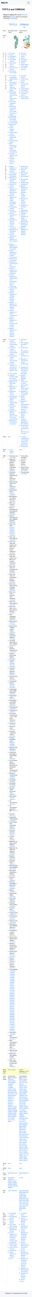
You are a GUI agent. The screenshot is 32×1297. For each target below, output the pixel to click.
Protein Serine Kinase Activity (25, 97)
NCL (25, 1131)
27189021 (12, 1011)
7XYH (23, 1205)
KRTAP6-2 (10, 1103)
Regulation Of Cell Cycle (24, 206)
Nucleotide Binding (23, 76)
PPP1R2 (21, 1137)
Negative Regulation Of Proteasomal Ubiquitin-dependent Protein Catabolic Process (24, 191)
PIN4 (20, 1136)
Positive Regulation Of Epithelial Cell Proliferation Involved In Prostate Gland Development (13, 1237)
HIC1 (9, 1094)
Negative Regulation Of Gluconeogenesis (14, 240)
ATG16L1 (21, 1084)
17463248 (12, 976)
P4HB (24, 1133)
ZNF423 (25, 1073)
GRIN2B (26, 1107)
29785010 (12, 835)
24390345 (12, 1002)
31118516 (12, 1026)
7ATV (20, 1205)
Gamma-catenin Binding (14, 141)
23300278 (12, 998)
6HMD (24, 1197)
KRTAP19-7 (11, 1099)
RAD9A (24, 1142)
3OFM (24, 1190)
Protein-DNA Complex (13, 60)
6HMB (24, 1195)
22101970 (12, 992)
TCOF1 (21, 1152)
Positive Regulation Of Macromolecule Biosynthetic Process (25, 1245)
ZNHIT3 (26, 1160)
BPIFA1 (12, 1079)
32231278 (12, 922)
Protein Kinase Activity (24, 79)
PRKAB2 (13, 1108)
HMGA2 (26, 1113)
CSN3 (24, 1094)
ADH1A (25, 1079)
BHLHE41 (21, 1086)
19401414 (12, 985)
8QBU (24, 1207)
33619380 (12, 514)
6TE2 (23, 1200)
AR (9, 1079)
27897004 (12, 652)
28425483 (23, 459)
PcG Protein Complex (24, 68)
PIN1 (27, 1134)
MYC (24, 1128)
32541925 (12, 929)
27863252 (12, 759)
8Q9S (20, 1207)
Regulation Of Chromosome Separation (24, 224)
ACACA (21, 1079)
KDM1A (24, 1120)
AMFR (27, 1071)
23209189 (12, 997)
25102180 (12, 1005)
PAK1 (20, 1134)
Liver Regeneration (24, 209)
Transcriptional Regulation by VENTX (13, 397)
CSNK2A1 (13, 1082)
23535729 (12, 623)
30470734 (12, 935)
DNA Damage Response (24, 173)
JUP (16, 1094)
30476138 (12, 725)
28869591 (12, 776)
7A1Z (27, 1202)
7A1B (23, 1202)
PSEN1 (15, 1113)
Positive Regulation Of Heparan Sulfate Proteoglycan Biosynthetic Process (13, 200)
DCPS (20, 1097)
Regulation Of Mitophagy (24, 212)
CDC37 (21, 1090)
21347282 (12, 990)
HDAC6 (25, 1112)
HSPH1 (26, 1118)
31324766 (12, 1027)
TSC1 (9, 1120)
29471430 (12, 665)
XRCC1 (21, 1159)
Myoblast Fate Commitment (13, 259)
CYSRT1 (10, 1089)
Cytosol (23, 63)
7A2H (23, 1203)
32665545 (12, 619)
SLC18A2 (24, 1146)
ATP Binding (24, 90)
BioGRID (13, 17)
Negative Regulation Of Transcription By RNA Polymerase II (13, 169)
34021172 (15, 810)
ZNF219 (25, 1159)
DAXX (14, 1089)
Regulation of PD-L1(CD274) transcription (13, 422)
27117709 (12, 624)
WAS (25, 1157)
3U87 (27, 1190)
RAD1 (20, 1142)
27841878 (12, 917)
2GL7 (16, 1190)
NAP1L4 (21, 1131)
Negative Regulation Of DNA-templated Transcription (13, 246)
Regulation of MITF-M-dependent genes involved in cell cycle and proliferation (14, 415)
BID (26, 1086)
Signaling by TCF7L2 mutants (13, 393)
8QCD (20, 1208)
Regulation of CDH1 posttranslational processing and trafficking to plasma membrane (25, 406)
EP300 (14, 1090)
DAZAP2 (10, 1090)
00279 (20, 1168)
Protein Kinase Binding (13, 133)
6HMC (20, 1197)
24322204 (12, 488)
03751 (9, 1168)
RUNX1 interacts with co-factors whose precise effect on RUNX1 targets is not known (25, 385)
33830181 (12, 799)
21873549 (12, 911)
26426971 (12, 529)
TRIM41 (21, 1155)
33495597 (12, 820)
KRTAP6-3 (10, 1105)
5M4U (20, 1192)
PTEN (24, 1139)
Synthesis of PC (24, 340)
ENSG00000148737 (12, 1173)
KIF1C (20, 1121)
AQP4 (20, 1081)
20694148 (12, 859)
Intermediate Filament (13, 1214)
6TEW (27, 1200)
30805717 (12, 480)
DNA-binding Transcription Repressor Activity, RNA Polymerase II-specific (13, 110)
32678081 (12, 470)
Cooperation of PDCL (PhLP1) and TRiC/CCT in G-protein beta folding (24, 370)
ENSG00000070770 (24, 1173)
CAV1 (24, 1089)
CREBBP (24, 1092)
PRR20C (10, 1112)
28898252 (12, 744)
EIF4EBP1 (26, 1100)
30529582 (12, 666)
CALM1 (25, 1087)
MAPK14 (25, 1124)
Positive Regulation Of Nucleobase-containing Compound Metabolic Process (24, 1236)
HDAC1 (24, 1110)
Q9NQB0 (10, 1187)
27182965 (12, 891)
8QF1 (20, 1210)
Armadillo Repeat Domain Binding (13, 155)
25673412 (12, 804)
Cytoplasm (23, 61)
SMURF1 (21, 1147)
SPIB (24, 1149)
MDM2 (21, 1126)
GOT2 (20, 1073)
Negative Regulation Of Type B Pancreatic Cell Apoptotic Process (13, 323)
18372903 (12, 982)
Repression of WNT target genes (13, 383)
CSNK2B (21, 1095)
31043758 (12, 896)
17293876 (12, 971)
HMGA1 (21, 1113)
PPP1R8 (26, 1137)
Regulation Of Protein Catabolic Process (24, 201)
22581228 (12, 686)
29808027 (12, 950)
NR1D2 (21, 1133)
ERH (24, 1102)
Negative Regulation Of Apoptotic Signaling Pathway (24, 231)
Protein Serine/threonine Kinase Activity (25, 84)
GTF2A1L (26, 1108)
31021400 (12, 751)
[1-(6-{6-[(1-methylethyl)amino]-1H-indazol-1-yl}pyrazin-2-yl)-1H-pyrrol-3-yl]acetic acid (25, 441)
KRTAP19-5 (11, 1097)
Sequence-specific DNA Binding (13, 137)
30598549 (12, 778)
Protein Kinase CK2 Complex (24, 65)
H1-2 (20, 1110)
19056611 (12, 984)
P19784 (21, 1178)
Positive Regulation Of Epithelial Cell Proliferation (13, 271)
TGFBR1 (25, 1152)
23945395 (12, 1000)
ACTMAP (14, 1078)
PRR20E (10, 1113)
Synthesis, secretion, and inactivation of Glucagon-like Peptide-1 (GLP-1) (14, 368)
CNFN (13, 1081)
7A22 (20, 1203)
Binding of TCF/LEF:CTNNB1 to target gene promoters (14, 377)
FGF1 (20, 1103)
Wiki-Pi (4, 2)
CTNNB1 (10, 1086)
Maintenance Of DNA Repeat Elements (14, 231)
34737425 (12, 869)
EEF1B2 (21, 1099)
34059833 (12, 708)
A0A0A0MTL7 (11, 1178)
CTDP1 (26, 1095)
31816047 (12, 797)
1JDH (9, 1190)
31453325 (12, 535)
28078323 (12, 658)
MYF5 (24, 1129)
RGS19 (24, 1144)
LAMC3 (21, 1123)
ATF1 (23, 1082)
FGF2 (23, 1103)
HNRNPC (21, 1115)
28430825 (12, 1066)
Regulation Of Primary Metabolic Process (24, 1275)
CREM (21, 1094)
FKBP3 (21, 1105)
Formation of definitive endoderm (13, 407)
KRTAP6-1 (10, 1102)
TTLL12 (26, 1155)
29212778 (12, 679)
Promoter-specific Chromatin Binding (12, 160)
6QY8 (27, 1199)
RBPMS (14, 1115)
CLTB (20, 1092)
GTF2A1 (21, 1108)
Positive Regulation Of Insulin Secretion (13, 215)
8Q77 (27, 1205)
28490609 (12, 901)
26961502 (12, 1010)
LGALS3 (25, 1123)
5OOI (27, 1192)
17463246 (12, 974)
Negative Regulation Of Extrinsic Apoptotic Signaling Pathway (13, 332)
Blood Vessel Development (13, 175)
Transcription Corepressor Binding (13, 103)
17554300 (12, 979)
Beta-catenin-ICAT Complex (13, 1225)
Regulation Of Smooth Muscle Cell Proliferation (14, 264)
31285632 (12, 906)
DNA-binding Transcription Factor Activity (13, 119)
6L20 (24, 1199)
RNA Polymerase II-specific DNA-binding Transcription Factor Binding (13, 148)
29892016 (12, 914)
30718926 (12, 1023)
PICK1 (24, 1134)
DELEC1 (25, 1097)
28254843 (12, 1013)
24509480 (12, 1003)
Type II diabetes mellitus (12, 451)
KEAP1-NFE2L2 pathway (23, 397)
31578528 (12, 1034)
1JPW (12, 1190)
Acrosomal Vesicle (23, 55)
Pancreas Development (13, 211)
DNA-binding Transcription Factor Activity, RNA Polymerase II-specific (13, 96)
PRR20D (15, 1112)
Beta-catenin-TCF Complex (13, 71)
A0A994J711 (11, 1179)
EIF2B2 (26, 1099)
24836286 (12, 663)
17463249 (12, 977)
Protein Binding (13, 123)
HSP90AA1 (22, 1116)
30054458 (12, 1018)
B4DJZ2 (10, 1181)
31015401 (12, 846)
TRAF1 (13, 1118)
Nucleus (12, 55)
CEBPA (25, 1090)
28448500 (12, 530)
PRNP (20, 1139)
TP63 (27, 1154)
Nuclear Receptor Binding (12, 129)
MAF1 (20, 1124)
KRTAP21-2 (11, 1100)
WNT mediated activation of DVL (24, 344)
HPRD (11, 18)
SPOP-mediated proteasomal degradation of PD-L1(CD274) (24, 420)
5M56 (24, 1192)
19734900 (12, 987)
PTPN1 (21, 1141)
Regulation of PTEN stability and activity (24, 393)
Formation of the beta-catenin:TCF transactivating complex (13, 343)
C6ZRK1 (10, 1182)
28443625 (12, 501)
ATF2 (26, 1082)
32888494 (12, 781)
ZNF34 (9, 1121)
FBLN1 (15, 1092)
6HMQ (20, 1199)
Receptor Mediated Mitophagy (23, 376)
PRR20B (15, 1110)
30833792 (24, 14)
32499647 (12, 1029)
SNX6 (20, 1149)
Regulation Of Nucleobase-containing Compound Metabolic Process (24, 1262)
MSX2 (9, 1108)
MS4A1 (21, 1128)
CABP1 (21, 1087)
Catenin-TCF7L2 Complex (14, 68)
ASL (20, 1082)
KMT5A (14, 1095)
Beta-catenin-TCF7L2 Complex (13, 64)
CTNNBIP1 (11, 1087)
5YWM (21, 1195)
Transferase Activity (24, 94)
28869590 (12, 1015)
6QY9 (20, 1200)
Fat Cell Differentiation (13, 235)
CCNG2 (10, 1081)
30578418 (12, 919)
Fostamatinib (24, 446)
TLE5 (9, 1118)
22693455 (12, 993)
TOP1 (24, 1154)
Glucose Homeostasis (13, 227)
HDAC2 (21, 1112)
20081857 (12, 968)
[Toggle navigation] (28, 2)
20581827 (12, 989)
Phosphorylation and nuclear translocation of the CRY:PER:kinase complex (25, 429)
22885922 (12, 995)
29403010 (12, 786)
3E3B (20, 1190)
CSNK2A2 (24, 26)
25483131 (12, 1006)
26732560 (12, 840)
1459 (20, 1163)
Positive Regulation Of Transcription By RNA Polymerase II (13, 254)
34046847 (12, 721)
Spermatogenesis (25, 177)
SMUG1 (14, 1116)
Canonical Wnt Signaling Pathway (13, 289)
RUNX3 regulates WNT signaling (13, 402)
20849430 (12, 742)
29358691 (12, 1016)
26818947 (12, 1008)
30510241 (12, 674)
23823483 (12, 864)
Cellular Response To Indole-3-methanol (13, 1254)
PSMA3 (10, 1115)
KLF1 (24, 1121)
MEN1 (15, 1107)
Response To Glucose (13, 185)
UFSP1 (13, 1120)
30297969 (12, 1019)
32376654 (12, 457)
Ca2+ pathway (13, 373)
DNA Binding (13, 116)
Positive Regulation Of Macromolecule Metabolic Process (25, 1254)
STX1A (21, 1150)
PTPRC (25, 1141)
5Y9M (20, 1194)
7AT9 (26, 1203)
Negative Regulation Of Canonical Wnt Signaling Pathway (13, 306)
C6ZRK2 (15, 1182)
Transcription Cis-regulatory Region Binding (13, 77)
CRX (9, 1082)
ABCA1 (25, 1078)
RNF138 (10, 1116)
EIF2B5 (21, 1100)
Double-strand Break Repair (24, 167)
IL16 (20, 1120)
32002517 (12, 828)
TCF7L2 (13, 24)
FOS (24, 1105)
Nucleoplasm (13, 56)
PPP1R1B (24, 1136)
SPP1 (27, 1149)
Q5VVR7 (10, 1186)
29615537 (12, 493)
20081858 (12, 684)
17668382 (12, 981)
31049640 (12, 1024)
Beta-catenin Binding (13, 125)
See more (10, 1258)
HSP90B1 (21, 1118)
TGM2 (20, 1154)
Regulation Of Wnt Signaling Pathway (13, 1229)
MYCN (20, 1129)
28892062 (12, 532)
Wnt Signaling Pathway (13, 207)
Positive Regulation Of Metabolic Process (24, 1220)
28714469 (24, 470)
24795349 (24, 474)
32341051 (12, 645)
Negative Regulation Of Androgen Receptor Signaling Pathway (13, 297)
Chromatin (12, 53)
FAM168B (10, 1092)
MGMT (24, 1126)
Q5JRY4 (15, 1184)
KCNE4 (10, 1095)
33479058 (12, 639)
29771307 (23, 465)
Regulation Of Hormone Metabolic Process (13, 222)
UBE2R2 (21, 1157)
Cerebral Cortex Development (25, 183)
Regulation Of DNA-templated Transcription (25, 1269)
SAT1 (20, 1146)
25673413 (12, 527)
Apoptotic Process (23, 170)
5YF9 (24, 1194)
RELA (20, 1144)
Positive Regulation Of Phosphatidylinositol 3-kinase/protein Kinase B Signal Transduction (14, 280)
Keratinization (13, 1250)
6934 (9, 1163)
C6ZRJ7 (14, 1181)
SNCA (25, 1147)
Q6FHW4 (15, 1186)
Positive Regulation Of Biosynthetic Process (24, 1227)
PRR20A (10, 1110)
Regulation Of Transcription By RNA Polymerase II (13, 180)
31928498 (12, 495)
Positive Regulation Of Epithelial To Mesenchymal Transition (13, 191)
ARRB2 (24, 1081)
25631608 (12, 687)
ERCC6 (21, 1102)
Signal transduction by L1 (25, 355)
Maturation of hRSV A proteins (24, 414)
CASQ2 (21, 1089)
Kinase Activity (25, 92)
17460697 (12, 972)
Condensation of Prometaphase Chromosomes (24, 350)
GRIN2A (21, 1107)
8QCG (24, 1208)
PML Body (12, 58)
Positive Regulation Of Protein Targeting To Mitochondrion (24, 218)
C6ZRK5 (10, 1184)
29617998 (12, 833)
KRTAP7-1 (10, 1107)
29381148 (12, 533)
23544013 (12, 632)
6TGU (20, 1202)
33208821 (14, 772)
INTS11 (13, 1094)
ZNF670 (21, 1160)
